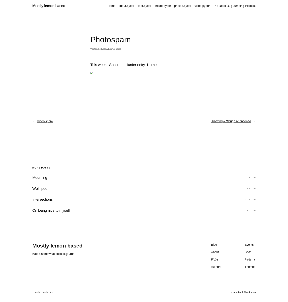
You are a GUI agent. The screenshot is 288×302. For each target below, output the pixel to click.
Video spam (45, 121)
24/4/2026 (250, 188)
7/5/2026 (251, 177)
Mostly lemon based (48, 6)
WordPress (250, 292)
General (116, 49)
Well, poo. (40, 189)
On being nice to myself (51, 210)
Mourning (39, 178)
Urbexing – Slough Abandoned (231, 121)
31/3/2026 (250, 199)
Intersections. (43, 200)
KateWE (105, 49)
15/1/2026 (250, 210)
